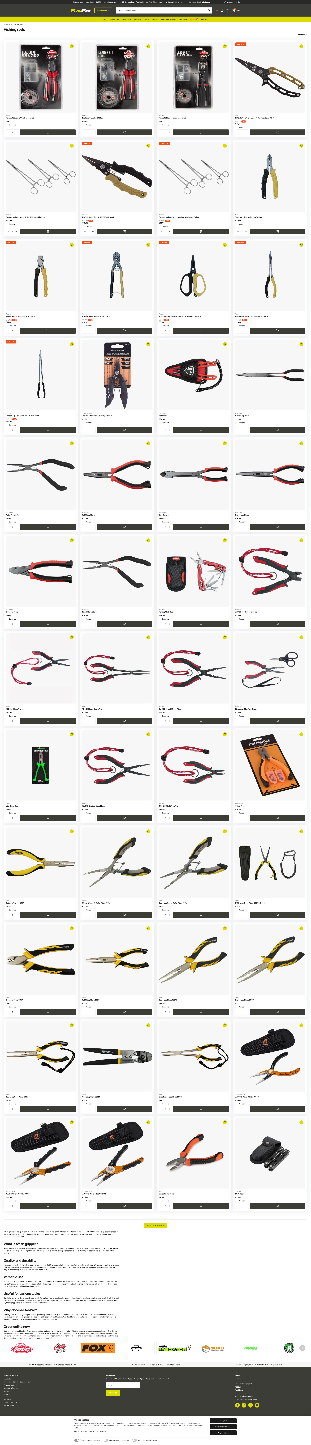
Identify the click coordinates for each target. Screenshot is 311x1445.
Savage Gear (240, 1094)
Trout (146, 19)
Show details (101, 1431)
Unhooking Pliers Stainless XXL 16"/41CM (22, 416)
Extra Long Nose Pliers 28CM (170, 1097)
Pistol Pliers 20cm (13, 515)
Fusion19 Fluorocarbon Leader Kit (172, 118)
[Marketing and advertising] (134, 1440)
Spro (7, 900)
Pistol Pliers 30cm (89, 612)
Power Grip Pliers (242, 416)
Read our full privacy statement (84, 1431)
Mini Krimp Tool (12, 806)
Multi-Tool (239, 1194)
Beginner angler (168, 19)
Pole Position (240, 803)
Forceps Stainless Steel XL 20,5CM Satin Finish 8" (25, 217)
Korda (8, 803)
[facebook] (237, 1405)
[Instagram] (244, 1405)
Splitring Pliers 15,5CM (15, 903)
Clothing (183, 19)
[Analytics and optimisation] (106, 1440)
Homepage (8, 24)
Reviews (7, 1391)
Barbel (155, 19)
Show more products (155, 1225)
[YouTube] (257, 1405)
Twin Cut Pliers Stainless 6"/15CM (248, 217)
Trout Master (87, 413)
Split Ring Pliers (88, 515)
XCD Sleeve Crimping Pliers (246, 612)
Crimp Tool (239, 806)
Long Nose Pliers (242, 515)
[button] (16, 132)
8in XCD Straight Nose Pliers (170, 709)
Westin (237, 115)
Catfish (137, 19)
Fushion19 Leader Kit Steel (92, 118)
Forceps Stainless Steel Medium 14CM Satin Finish (179, 217)
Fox (160, 1191)
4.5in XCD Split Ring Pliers (169, 806)
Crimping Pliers (12, 612)
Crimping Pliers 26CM (91, 1097)
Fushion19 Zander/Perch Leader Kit (20, 118)
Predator (114, 19)
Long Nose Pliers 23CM (244, 1000)
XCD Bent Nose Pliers (14, 709)
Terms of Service (10, 1402)
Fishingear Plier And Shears (246, 709)
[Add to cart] (48, 132)
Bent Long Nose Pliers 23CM (17, 1097)
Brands (204, 19)
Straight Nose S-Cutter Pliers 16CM (96, 903)
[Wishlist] (227, 10)
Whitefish (126, 19)
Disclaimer (8, 1399)
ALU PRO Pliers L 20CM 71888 (94, 1194)
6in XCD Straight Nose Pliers (93, 806)
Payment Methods (10, 1385)
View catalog (102, 10)
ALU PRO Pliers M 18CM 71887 (17, 1194)
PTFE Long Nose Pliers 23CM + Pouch (250, 903)
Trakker (238, 1191)
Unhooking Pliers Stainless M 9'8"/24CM (251, 316)
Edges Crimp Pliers (166, 1194)
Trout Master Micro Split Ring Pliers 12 (97, 416)
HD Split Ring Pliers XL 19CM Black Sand (98, 217)
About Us (7, 1379)
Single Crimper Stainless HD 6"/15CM (20, 316)
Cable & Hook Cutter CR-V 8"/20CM (96, 316)
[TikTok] (250, 1405)
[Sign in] (222, 10)
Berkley (8, 115)
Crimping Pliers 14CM (14, 1000)
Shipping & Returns (11, 1388)
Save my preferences (223, 1427)
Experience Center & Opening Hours (17, 1382)
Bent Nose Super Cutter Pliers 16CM (173, 903)
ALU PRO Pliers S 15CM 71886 (247, 1097)
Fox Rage (162, 413)
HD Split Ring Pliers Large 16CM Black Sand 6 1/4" (254, 118)
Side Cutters (164, 515)
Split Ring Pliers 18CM (90, 1000)
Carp (105, 19)
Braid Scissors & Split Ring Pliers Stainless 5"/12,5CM (180, 316)
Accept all (223, 1421)
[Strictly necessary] (76, 1440)
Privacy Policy (9, 1405)
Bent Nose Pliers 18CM (168, 1000)
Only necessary (223, 1433)
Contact (7, 1394)
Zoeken (209, 10)
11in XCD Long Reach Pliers (93, 709)
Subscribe (113, 1393)
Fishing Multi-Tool (166, 612)
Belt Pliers (163, 416)
